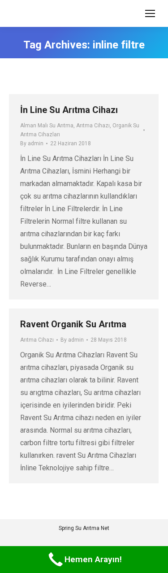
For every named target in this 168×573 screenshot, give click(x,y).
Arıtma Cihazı (93, 125)
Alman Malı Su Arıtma (46, 125)
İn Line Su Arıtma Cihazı (69, 109)
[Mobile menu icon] (150, 13)
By (31, 143)
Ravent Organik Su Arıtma (73, 324)
